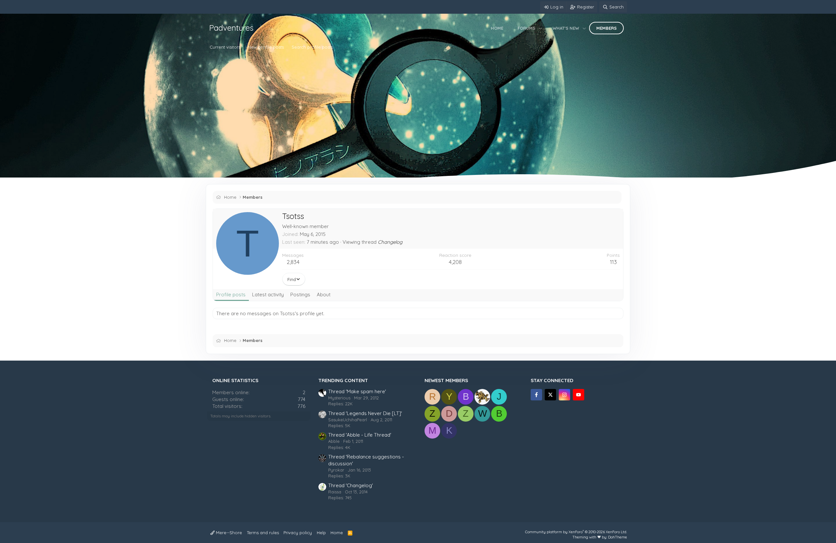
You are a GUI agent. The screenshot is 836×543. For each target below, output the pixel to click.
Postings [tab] (300, 294)
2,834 (293, 261)
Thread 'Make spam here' (357, 391)
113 (613, 261)
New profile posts (266, 47)
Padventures (231, 28)
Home (497, 28)
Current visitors (225, 47)
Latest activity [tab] (268, 294)
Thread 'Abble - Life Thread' (359, 435)
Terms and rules (263, 532)
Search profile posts (312, 47)
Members (606, 28)
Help (321, 532)
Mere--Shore (228, 532)
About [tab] (323, 294)
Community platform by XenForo (576, 532)
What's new (566, 28)
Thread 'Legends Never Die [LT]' (365, 413)
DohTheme (617, 537)
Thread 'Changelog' (350, 485)
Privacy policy (297, 532)
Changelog (390, 242)
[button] (540, 28)
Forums (526, 28)
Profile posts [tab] (231, 294)
